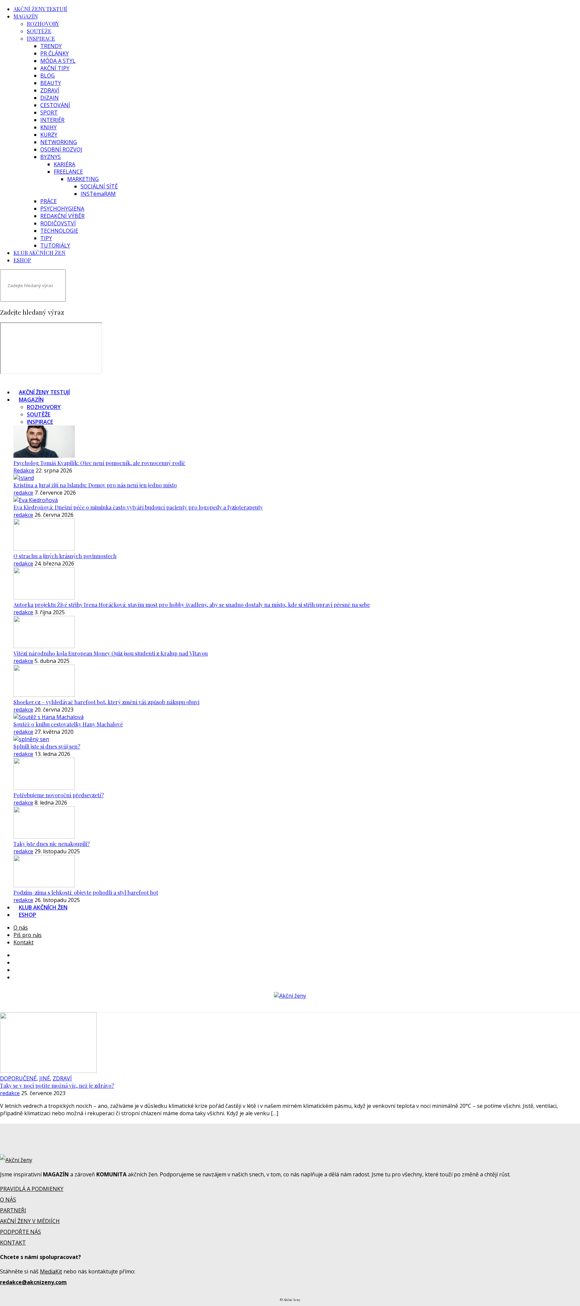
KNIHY (48, 127)
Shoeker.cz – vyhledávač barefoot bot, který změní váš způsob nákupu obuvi (106, 702)
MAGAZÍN (25, 16)
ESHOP (22, 260)
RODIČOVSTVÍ (58, 223)
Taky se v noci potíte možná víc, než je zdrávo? (57, 1085)
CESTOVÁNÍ (55, 105)
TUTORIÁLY (55, 245)
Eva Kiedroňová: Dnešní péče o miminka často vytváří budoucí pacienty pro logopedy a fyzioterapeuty (138, 507)
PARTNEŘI (13, 1210)
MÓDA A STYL (58, 60)
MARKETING (83, 179)
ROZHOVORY (43, 23)
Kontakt (23, 942)
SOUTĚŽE (39, 31)
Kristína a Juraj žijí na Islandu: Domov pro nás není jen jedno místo (95, 485)
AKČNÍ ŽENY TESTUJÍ (40, 8)
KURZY (48, 134)
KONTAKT (13, 1242)
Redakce (23, 470)
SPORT (49, 112)
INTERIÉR (52, 120)
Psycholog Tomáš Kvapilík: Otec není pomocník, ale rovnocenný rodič (99, 462)
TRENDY (51, 46)
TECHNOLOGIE (59, 230)
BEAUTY (50, 83)
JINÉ (44, 1078)
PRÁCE (48, 201)
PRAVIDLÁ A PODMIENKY (31, 1188)
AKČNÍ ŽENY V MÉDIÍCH (30, 1221)
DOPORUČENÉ (18, 1078)
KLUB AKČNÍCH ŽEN (39, 252)
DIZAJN (49, 97)
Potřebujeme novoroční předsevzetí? (58, 795)
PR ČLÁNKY (54, 53)
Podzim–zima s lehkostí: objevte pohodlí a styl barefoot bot (85, 892)
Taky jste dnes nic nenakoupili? (51, 843)
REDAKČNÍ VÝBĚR (62, 216)
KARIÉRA (64, 164)
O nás (20, 927)
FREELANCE (68, 171)
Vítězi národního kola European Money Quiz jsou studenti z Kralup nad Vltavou (110, 653)
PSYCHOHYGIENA (62, 208)
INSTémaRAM (98, 193)
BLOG (47, 75)
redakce (23, 492)
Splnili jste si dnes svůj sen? (46, 746)
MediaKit (51, 1271)
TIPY (46, 238)
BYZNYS (50, 157)
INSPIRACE (41, 38)
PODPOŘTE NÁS (20, 1231)
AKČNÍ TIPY (54, 68)
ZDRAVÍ (49, 90)
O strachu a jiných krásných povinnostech (64, 555)
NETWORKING (58, 142)
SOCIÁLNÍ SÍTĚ (99, 186)
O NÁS (8, 1199)
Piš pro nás (27, 935)
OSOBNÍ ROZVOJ (61, 149)
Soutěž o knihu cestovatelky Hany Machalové (68, 724)
